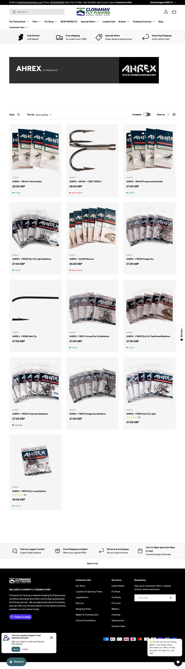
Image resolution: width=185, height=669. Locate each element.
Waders (115, 608)
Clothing (116, 614)
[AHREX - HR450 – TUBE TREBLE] (92, 150)
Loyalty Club (108, 21)
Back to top (92, 563)
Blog (161, 21)
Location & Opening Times (89, 591)
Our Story (80, 585)
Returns (80, 603)
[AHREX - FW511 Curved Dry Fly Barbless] (92, 305)
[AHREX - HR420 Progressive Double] (149, 150)
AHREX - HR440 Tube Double (27, 181)
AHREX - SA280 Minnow (81, 258)
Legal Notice (82, 597)
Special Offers (88, 21)
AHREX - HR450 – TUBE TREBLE (85, 181)
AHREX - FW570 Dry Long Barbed (29, 491)
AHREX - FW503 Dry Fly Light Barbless (31, 258)
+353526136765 (57, 2)
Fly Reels (116, 597)
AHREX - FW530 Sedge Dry (140, 258)
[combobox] (37, 12)
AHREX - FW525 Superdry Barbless (30, 413)
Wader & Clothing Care (87, 614)
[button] (174, 12)
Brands (122, 21)
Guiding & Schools (142, 21)
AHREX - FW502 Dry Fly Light (141, 413)
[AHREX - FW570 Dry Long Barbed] (35, 460)
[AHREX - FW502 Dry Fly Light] (149, 383)
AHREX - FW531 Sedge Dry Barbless (87, 413)
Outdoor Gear (118, 626)
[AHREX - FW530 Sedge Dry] (149, 228)
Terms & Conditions (86, 620)
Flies (35, 21)
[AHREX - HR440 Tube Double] (35, 150)
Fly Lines (116, 603)
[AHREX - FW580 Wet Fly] (35, 305)
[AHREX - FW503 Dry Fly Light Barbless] (35, 228)
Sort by (30, 114)
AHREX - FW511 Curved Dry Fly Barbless (89, 336)
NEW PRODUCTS (69, 21)
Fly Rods (116, 591)
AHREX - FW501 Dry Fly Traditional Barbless (148, 336)
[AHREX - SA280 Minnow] (92, 228)
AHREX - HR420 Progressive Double (144, 181)
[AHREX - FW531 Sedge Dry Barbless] (92, 383)
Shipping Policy (83, 608)
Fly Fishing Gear (17, 21)
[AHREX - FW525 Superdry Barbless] (35, 383)
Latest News (118, 585)
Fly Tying (49, 21)
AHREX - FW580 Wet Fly (24, 336)
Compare (136, 114)
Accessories (118, 620)
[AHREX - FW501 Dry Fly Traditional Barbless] (149, 305)
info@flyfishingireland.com (29, 2)
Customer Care (17, 27)
